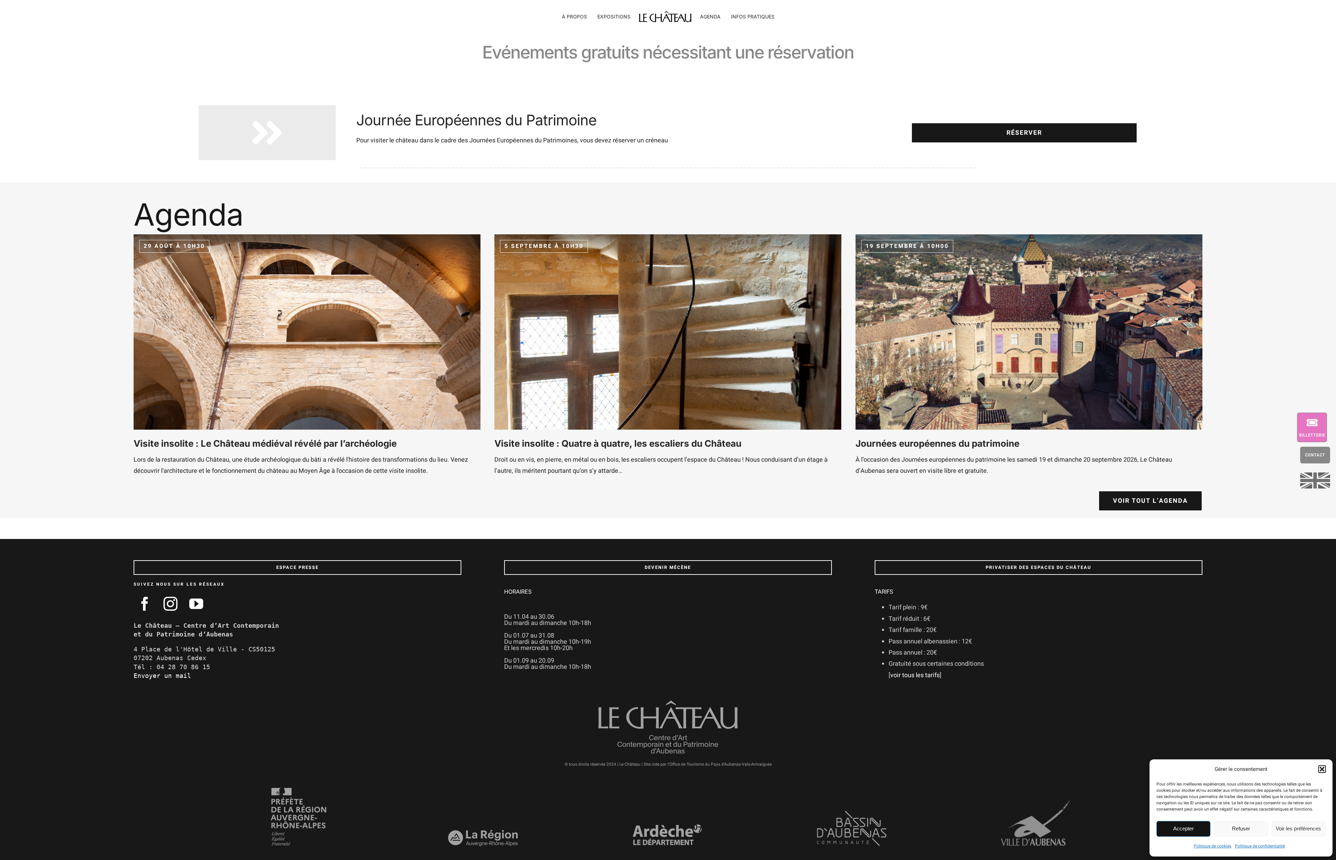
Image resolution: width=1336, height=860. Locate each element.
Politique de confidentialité (1260, 846)
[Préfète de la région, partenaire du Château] (299, 789)
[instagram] (170, 604)
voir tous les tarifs (915, 675)
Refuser (1241, 828)
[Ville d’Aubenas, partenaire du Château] (1036, 802)
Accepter (1183, 828)
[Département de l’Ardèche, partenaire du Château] (667, 826)
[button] (1322, 769)
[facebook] (145, 604)
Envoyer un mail (162, 675)
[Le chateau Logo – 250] (665, 14)
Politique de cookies (1212, 846)
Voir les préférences (1298, 828)
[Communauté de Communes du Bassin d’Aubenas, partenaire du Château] (851, 814)
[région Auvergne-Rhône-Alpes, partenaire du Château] (483, 833)
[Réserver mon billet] (1316, 427)
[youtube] (196, 604)
